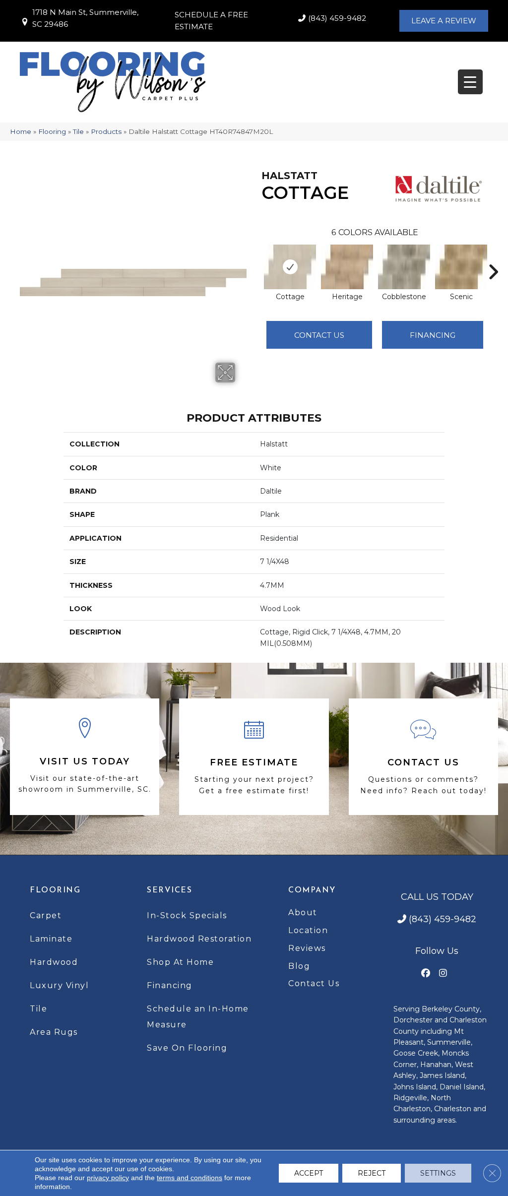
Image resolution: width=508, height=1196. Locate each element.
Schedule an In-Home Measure (198, 1016)
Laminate (51, 939)
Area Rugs (54, 1032)
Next (493, 257)
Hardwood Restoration (199, 939)
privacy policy (108, 1178)
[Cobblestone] (404, 267)
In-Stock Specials (187, 915)
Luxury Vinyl (59, 985)
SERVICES (169, 890)
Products (106, 131)
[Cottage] (289, 267)
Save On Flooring (187, 1048)
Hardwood (54, 962)
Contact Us (319, 335)
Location (308, 930)
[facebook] (426, 973)
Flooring (52, 131)
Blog (299, 966)
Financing (169, 985)
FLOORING (55, 890)
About (303, 912)
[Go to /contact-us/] (423, 757)
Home (20, 131)
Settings (438, 1173)
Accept (308, 1173)
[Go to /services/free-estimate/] (253, 757)
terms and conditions (189, 1178)
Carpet (46, 915)
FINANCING (432, 335)
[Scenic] (461, 267)
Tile (78, 131)
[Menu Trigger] (470, 81)
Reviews (307, 948)
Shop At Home (180, 962)
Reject (371, 1173)
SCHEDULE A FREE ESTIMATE (211, 20)
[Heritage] (347, 267)
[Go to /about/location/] (84, 756)
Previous (256, 257)
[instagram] (443, 973)
